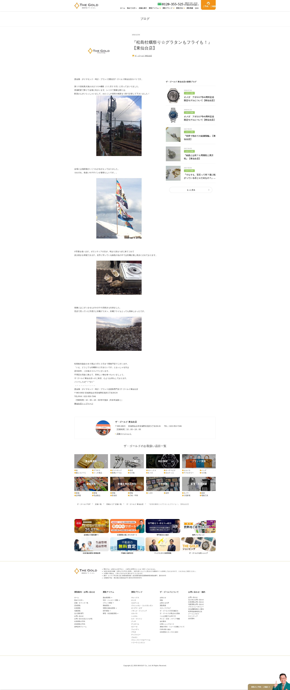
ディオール (135, 624)
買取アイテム (154, 8)
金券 (166, 493)
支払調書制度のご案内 (196, 609)
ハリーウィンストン (138, 642)
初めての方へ (132, 8)
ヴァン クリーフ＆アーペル (140, 640)
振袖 (76, 493)
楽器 (202, 493)
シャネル (134, 616)
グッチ (133, 621)
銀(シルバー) (80, 473)
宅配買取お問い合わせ (196, 604)
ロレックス (151, 470)
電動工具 (204, 495)
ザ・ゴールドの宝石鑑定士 (169, 611)
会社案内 (163, 621)
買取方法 (179, 8)
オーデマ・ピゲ (136, 608)
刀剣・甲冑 (133, 495)
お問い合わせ (79, 616)
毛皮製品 (96, 495)
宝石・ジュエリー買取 (110, 600)
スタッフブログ (165, 608)
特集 (161, 600)
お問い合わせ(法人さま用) (83, 619)
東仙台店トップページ (83, 404)
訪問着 (77, 495)
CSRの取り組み (165, 629)
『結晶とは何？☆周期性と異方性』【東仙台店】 (199, 157)
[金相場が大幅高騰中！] (91, 527)
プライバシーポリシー (196, 607)
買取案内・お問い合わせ (84, 592)
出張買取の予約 (79, 621)
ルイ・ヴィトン (136, 619)
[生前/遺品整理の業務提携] (91, 545)
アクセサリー (188, 473)
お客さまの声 (164, 603)
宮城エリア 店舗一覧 (114, 504)
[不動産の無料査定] (127, 545)
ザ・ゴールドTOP (84, 504)
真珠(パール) (115, 473)
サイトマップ (193, 616)
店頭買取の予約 (79, 624)
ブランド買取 (107, 603)
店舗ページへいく (124, 434)
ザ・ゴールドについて (169, 592)
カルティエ (169, 473)
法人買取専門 (79, 613)
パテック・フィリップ (139, 611)
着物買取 (106, 605)
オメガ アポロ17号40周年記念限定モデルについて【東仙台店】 (200, 99)
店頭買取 (77, 605)
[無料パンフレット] (198, 527)
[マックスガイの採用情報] (163, 545)
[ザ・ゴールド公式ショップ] (198, 545)
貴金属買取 (107, 597)
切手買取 (106, 611)
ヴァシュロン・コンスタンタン (142, 605)
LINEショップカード (167, 624)
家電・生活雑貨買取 (110, 613)
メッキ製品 (97, 473)
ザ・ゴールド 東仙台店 (143, 56)
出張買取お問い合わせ (196, 602)
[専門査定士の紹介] (163, 527)
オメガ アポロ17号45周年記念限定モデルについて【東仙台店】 (200, 118)
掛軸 (112, 493)
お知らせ (163, 597)
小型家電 (186, 495)
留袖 (94, 493)
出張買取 (77, 608)
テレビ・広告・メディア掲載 (170, 619)
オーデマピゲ (169, 470)
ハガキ (149, 493)
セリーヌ (134, 627)
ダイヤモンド (116, 470)
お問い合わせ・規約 (196, 592)
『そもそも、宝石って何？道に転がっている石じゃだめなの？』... (200, 176)
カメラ (185, 493)
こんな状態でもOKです (168, 616)
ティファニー (136, 634)
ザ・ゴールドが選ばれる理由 (170, 613)
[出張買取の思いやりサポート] (127, 527)
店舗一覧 (98, 504)
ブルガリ (134, 637)
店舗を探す (143, 8)
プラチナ (96, 470)
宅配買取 (77, 611)
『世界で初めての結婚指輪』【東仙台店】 (200, 137)
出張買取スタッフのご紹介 (169, 632)
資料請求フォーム (80, 627)
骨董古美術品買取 (109, 608)
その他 (131, 473)
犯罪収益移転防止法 (195, 611)
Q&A (197, 8)
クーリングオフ (193, 614)
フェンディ (135, 629)
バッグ (203, 470)
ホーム (122, 8)
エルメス (186, 470)
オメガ (149, 473)
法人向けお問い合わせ (196, 600)
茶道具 (113, 495)
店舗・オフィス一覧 (81, 603)
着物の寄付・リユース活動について (172, 627)
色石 (130, 470)
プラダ (133, 632)
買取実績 (190, 8)
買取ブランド (168, 8)
